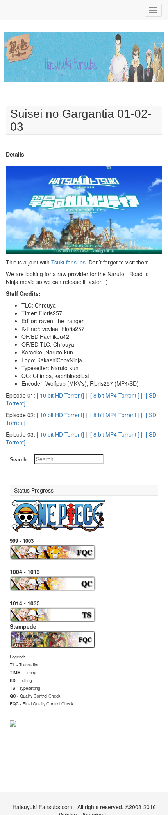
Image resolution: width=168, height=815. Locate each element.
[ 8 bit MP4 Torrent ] (114, 395)
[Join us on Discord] (13, 723)
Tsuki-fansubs (68, 262)
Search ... (21, 459)
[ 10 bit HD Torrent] (60, 395)
